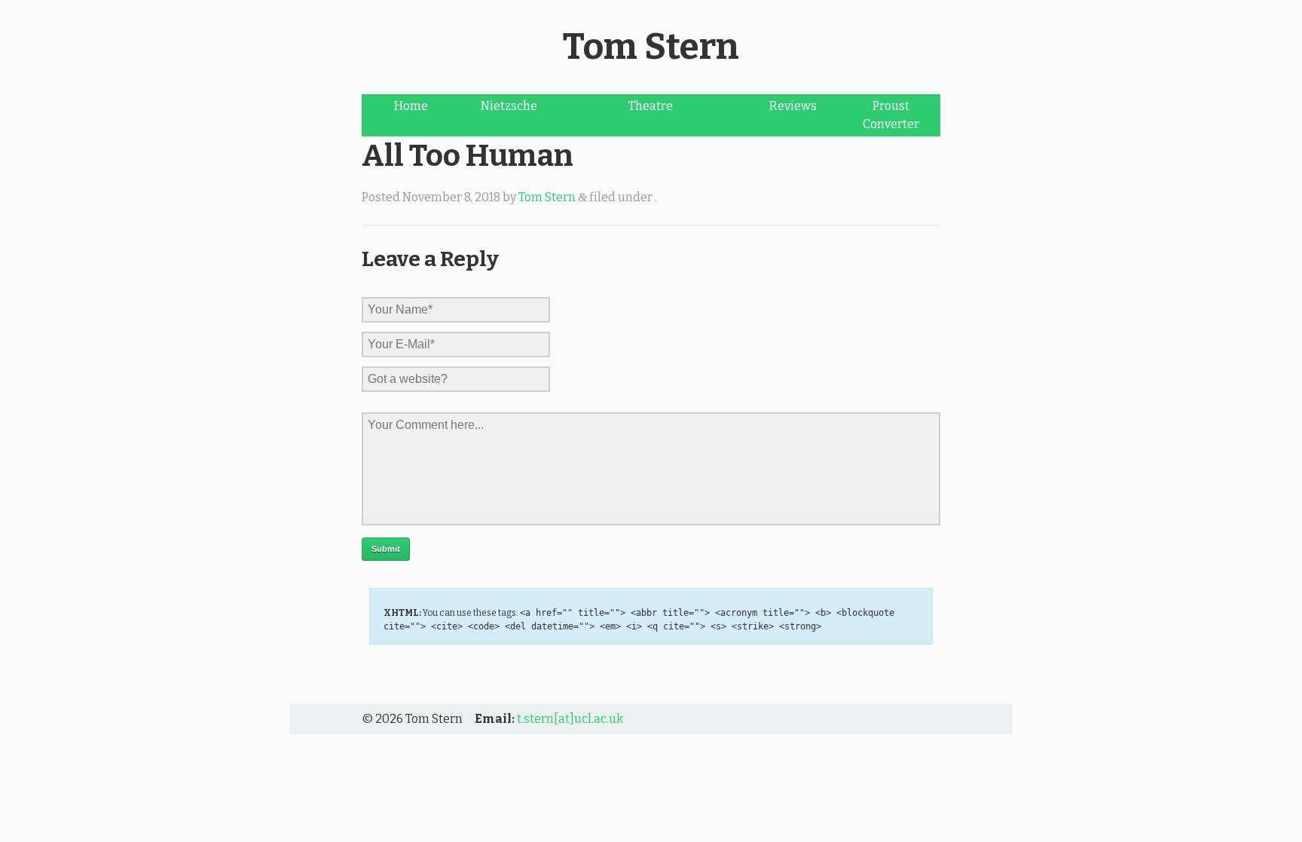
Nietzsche (509, 106)
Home (411, 106)
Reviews (793, 106)
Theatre (650, 106)
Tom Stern (651, 47)
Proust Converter (891, 115)
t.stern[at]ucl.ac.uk (570, 719)
